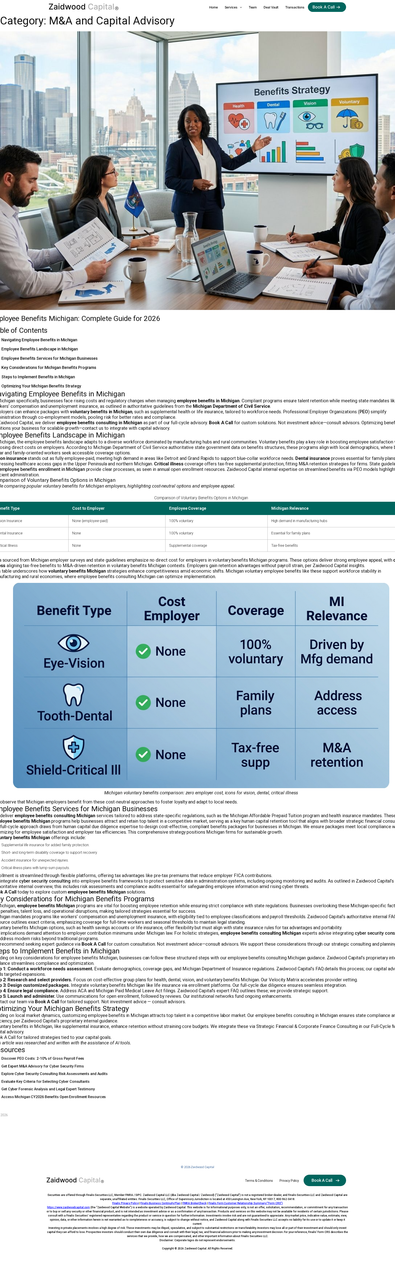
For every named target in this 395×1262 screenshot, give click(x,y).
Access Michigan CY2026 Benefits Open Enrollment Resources (53, 1097)
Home (213, 7)
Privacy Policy (289, 1180)
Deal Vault (271, 7)
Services (231, 7)
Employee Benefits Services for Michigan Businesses (49, 358)
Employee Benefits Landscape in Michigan (39, 349)
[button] (233, 7)
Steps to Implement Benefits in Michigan (38, 376)
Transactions (294, 7)
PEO (364, 411)
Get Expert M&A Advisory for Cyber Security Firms (42, 1066)
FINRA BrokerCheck (194, 1203)
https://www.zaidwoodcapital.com (68, 1207)
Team (253, 7)
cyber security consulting (45, 881)
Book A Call (323, 7)
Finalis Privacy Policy (125, 1203)
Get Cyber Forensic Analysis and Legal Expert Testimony (48, 1089)
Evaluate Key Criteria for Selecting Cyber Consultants (45, 1081)
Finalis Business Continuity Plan (160, 1203)
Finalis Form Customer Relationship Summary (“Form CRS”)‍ (245, 1203)
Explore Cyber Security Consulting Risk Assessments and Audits (54, 1074)
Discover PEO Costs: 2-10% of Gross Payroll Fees (42, 1058)
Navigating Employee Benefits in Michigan (39, 339)
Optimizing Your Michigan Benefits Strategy (41, 386)
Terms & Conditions (259, 1180)
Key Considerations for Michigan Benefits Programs (48, 367)
